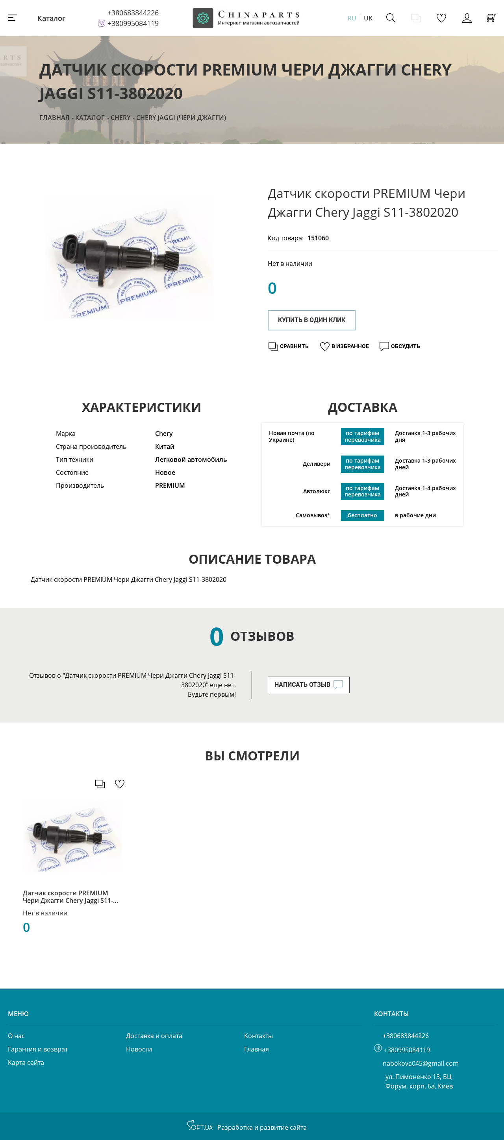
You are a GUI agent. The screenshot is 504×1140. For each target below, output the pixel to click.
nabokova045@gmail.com (421, 1063)
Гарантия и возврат (38, 1049)
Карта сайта (26, 1062)
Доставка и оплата (154, 1035)
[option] (129, 258)
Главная (54, 117)
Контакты (258, 1035)
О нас (16, 1035)
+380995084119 (133, 23)
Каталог (51, 18)
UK (368, 18)
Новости (139, 1049)
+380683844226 (133, 12)
